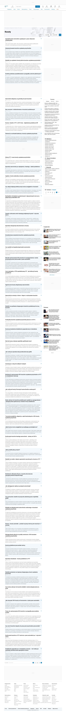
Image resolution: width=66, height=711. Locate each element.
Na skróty (53, 695)
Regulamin (32, 708)
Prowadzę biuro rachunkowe (46, 686)
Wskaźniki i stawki (45, 695)
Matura (15, 702)
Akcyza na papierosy (48, 181)
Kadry (14, 9)
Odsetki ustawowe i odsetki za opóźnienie (52, 168)
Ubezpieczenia (16, 687)
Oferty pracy (54, 703)
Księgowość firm (7, 683)
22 (56, 192)
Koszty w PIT (47, 174)
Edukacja (53, 9)
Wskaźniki (48, 167)
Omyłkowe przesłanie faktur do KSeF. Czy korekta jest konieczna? (52, 126)
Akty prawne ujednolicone (27, 701)
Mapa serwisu (55, 708)
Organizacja (6, 696)
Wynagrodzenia (16, 686)
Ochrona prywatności (12, 708)
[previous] (33, 662)
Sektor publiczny (24, 9)
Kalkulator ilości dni (48, 154)
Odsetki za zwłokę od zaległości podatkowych (50, 171)
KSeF (58, 9)
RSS (41, 708)
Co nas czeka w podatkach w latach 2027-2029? (52, 106)
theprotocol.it (54, 702)
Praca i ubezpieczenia (36, 687)
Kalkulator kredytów (48, 150)
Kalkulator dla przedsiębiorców (50, 143)
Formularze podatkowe (49, 165)
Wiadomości (54, 685)
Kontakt (44, 708)
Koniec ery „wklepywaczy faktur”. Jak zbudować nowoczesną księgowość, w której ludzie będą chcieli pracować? (52, 104)
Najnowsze (52, 101)
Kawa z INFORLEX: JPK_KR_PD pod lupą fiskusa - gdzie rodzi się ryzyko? (52, 134)
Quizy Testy (47, 183)
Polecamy (46, 307)
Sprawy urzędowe (26, 688)
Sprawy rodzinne (26, 685)
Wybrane (57, 101)
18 (48, 192)
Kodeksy (25, 702)
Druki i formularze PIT (48, 162)
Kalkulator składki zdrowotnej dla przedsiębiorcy (50, 141)
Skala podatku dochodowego (46, 702)
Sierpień (54, 189)
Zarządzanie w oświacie (17, 701)
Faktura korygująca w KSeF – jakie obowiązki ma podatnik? (51, 123)
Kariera (37, 708)
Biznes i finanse (35, 685)
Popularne (47, 101)
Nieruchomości (47, 9)
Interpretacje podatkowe (49, 184)
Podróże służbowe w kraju (46, 696)
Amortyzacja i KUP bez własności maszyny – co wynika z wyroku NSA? (52, 131)
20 (52, 192)
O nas (6, 708)
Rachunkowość (47, 159)
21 (54, 192)
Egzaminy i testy (16, 700)
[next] (41, 662)
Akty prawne (26, 695)
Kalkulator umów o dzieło (49, 147)
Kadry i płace (7, 701)
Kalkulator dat (47, 156)
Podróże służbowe (45, 700)
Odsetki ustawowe (45, 701)
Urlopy (15, 688)
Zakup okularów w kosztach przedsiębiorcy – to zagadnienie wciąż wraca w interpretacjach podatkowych (52, 115)
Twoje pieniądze (36, 9)
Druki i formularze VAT (49, 163)
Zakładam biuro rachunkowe (46, 685)
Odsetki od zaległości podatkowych (51, 153)
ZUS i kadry (6, 688)
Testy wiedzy (16, 704)
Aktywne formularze (51, 158)
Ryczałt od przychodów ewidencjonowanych (49, 177)
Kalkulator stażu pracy (36, 701)
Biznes (18, 9)
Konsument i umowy (27, 687)
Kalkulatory (48, 139)
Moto (42, 9)
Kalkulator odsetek (36, 700)
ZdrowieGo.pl (54, 696)
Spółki (34, 686)
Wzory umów (54, 700)
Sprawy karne (26, 686)
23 (58, 192)
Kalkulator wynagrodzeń (49, 144)
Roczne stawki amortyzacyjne (50, 178)
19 (50, 192)
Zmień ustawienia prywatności (23, 708)
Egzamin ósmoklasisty (17, 703)
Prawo (30, 9)
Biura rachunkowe (45, 683)
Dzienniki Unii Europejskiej (28, 700)
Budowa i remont (54, 688)
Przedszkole (16, 696)
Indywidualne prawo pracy (18, 685)
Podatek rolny (47, 180)
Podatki (6, 685)
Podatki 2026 (47, 227)
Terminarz (48, 189)
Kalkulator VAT (47, 151)
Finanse (53, 687)
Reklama (49, 708)
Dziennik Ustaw (26, 696)
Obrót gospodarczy (8, 687)
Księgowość (9, 9)
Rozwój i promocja (7, 700)
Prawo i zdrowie (26, 692)
